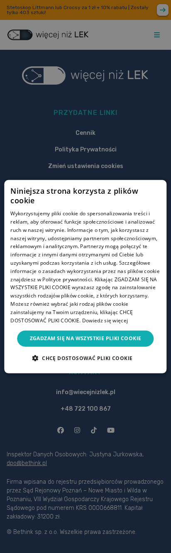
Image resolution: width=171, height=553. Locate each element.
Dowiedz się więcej (105, 320)
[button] (86, 358)
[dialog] (85, 276)
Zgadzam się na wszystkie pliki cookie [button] (86, 338)
